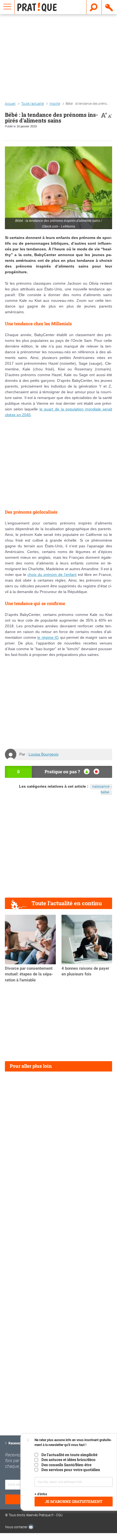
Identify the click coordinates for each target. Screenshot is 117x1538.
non (96, 771)
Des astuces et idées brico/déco (68, 1459)
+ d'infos (41, 1494)
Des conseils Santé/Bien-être (66, 1464)
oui (87, 771)
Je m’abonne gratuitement (73, 1501)
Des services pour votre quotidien (70, 1469)
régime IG (50, 637)
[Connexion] (109, 7)
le (39, 637)
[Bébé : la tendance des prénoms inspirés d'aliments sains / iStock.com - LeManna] (58, 187)
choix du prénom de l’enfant (51, 574)
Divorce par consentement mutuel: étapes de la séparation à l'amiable (29, 974)
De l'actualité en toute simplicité (69, 1454)
